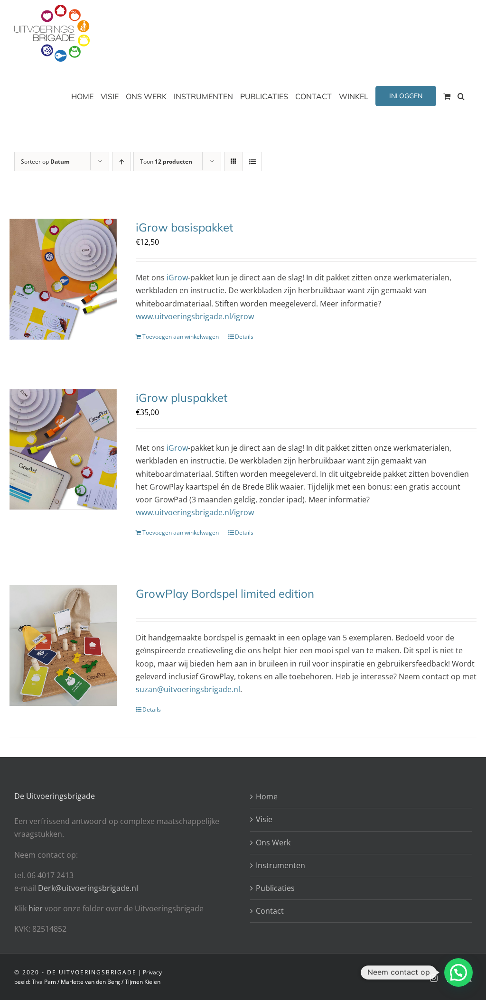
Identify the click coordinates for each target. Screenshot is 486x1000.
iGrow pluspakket (181, 397)
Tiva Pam (44, 982)
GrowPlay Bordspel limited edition (225, 593)
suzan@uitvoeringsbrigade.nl (188, 689)
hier (36, 908)
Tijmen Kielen (142, 982)
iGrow (177, 277)
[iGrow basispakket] (63, 279)
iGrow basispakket (184, 227)
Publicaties (275, 888)
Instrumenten (280, 865)
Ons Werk (273, 842)
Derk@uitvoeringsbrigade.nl (88, 888)
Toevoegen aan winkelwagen (180, 337)
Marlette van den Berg (90, 982)
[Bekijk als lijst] (252, 161)
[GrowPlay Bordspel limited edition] (63, 645)
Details (244, 337)
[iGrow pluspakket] (63, 449)
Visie (264, 819)
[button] (461, 96)
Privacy (152, 972)
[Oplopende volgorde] (121, 161)
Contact (270, 911)
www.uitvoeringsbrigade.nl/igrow (195, 316)
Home (267, 796)
